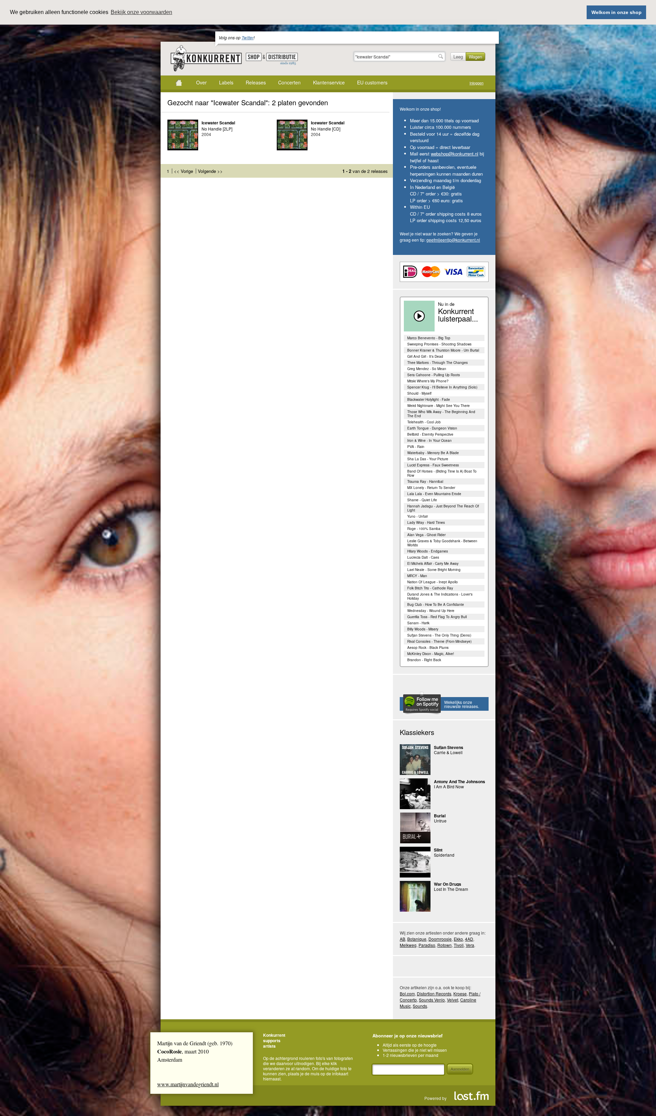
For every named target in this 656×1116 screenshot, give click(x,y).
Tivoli (459, 945)
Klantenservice (329, 82)
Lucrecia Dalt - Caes (423, 557)
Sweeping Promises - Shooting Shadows (439, 344)
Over (201, 82)
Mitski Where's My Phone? (428, 381)
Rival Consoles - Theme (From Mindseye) (439, 641)
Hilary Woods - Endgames (427, 551)
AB (402, 939)
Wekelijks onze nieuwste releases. (461, 704)
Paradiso (427, 945)
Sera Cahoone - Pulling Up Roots (433, 374)
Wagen (475, 56)
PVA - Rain (415, 446)
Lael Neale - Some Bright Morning (434, 569)
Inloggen (476, 83)
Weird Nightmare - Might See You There (438, 405)
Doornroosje (440, 939)
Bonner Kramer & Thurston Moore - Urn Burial (443, 350)
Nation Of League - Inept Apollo (432, 582)
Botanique (416, 939)
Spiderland (444, 855)
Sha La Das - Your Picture (427, 459)
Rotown (444, 945)
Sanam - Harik (418, 623)
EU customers (372, 82)
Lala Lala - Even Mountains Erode (434, 493)
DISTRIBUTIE (282, 59)
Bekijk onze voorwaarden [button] (141, 12)
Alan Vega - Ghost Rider (426, 534)
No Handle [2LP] (217, 129)
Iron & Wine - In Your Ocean (429, 440)
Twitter (248, 37)
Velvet (452, 1000)
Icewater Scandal (218, 123)
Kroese (460, 993)
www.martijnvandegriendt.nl (188, 1084)
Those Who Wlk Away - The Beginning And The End (441, 413)
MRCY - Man (417, 575)
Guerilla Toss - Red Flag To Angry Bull (437, 616)
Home (178, 83)
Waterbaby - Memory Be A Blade (433, 452)
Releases (256, 82)
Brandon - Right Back (424, 659)
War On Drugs (447, 884)
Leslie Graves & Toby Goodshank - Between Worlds (442, 543)
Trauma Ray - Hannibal (425, 481)
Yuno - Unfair (417, 516)
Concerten (289, 82)
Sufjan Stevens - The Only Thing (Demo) (439, 635)
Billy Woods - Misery (422, 629)
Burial (440, 816)
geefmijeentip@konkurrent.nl (453, 240)
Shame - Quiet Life (422, 500)
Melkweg (408, 945)
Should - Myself (419, 393)
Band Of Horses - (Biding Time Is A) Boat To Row (442, 473)
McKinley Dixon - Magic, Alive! (430, 653)
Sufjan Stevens (448, 747)
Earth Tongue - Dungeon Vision (432, 428)
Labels (226, 82)
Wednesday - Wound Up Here (430, 610)
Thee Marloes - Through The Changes (437, 362)
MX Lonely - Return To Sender (431, 487)
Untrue (440, 821)
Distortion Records (434, 993)
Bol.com (407, 993)
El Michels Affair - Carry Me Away (433, 563)
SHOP (254, 57)
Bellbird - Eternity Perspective (430, 434)
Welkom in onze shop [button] (616, 12)
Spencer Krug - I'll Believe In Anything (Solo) (442, 387)
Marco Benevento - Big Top (428, 338)
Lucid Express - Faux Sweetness (433, 465)
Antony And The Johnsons (459, 781)
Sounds (420, 1006)
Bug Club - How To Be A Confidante (435, 604)
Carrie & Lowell (448, 752)
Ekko (458, 939)
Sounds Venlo (432, 1000)
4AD (469, 939)
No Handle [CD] (325, 129)
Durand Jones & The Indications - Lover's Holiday (440, 596)
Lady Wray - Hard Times (426, 522)
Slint (438, 850)
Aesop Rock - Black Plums (428, 647)
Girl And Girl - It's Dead (425, 356)
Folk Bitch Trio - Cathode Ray (430, 588)
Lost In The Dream (451, 889)
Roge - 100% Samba (423, 528)
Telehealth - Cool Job (424, 422)
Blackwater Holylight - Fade (428, 399)
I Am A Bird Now (449, 786)
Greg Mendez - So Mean (426, 368)
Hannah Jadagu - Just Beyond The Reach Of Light (443, 508)
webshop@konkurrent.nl (454, 153)
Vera (470, 945)
